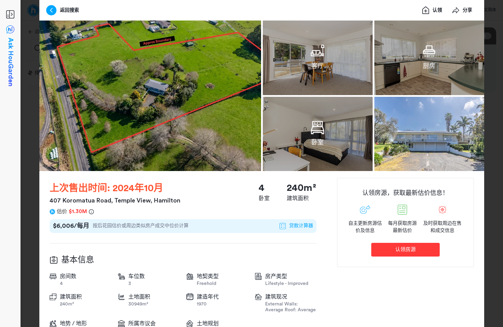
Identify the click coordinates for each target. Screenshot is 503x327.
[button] (150, 96)
